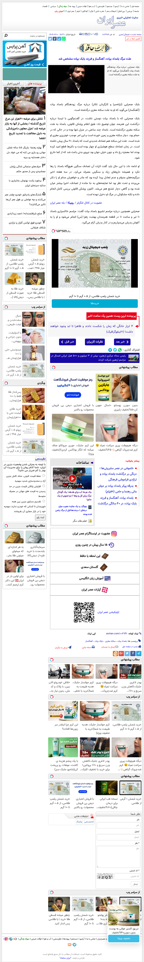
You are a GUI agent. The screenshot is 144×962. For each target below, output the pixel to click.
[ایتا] (115, 653)
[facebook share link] (55, 39)
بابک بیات (99, 641)
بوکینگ (79, 821)
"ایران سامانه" (65, 958)
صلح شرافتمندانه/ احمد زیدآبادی (24, 213)
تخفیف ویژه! (123, 939)
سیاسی (53, 6)
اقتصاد (44, 6)
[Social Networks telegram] (110, 350)
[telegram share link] (59, 39)
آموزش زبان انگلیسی (91, 578)
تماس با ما (125, 6)
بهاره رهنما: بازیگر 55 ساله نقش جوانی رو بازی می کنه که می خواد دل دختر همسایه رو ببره (26, 152)
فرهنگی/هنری (124, 34)
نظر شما (135, 814)
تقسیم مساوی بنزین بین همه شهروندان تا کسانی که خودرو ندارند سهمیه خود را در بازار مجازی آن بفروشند (25, 506)
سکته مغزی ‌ (110, 641)
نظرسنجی (101, 6)
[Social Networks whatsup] (120, 350)
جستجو (109, 6)
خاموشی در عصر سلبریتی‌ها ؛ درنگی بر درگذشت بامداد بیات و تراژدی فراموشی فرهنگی (118, 474)
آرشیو (117, 6)
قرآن (91, 11)
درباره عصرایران (104, 939)
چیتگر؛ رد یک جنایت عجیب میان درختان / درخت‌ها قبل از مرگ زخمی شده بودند (73, 510)
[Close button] (138, 902)
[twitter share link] (50, 39)
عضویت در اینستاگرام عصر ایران (91, 533)
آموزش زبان (59, 11)
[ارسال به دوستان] (83, 34)
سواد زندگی (62, 6)
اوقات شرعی (81, 6)
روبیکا (71, 203)
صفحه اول (135, 6)
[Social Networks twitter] (115, 350)
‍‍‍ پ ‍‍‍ (93, 34)
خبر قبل (69, 342)
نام (138, 819)
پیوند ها (72, 6)
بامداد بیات (122, 641)
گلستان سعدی (89, 567)
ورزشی (129, 11)
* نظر (137, 843)
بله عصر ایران (57, 203)
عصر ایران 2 (70, 11)
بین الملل (121, 11)
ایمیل (137, 831)
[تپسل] (53, 231)
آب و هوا (92, 6)
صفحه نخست (136, 34)
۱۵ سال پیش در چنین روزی (91, 545)
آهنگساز (89, 641)
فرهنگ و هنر (111, 11)
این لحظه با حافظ (90, 556)
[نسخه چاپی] (80, 34)
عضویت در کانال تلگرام (89, 203)
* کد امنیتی (134, 870)
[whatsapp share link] (64, 39)
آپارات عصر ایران (91, 589)
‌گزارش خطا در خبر (133, 38)
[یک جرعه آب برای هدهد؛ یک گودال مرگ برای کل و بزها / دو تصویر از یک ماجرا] (72, 479)
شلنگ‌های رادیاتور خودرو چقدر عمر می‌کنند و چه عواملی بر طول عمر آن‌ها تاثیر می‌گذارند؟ (25, 199)
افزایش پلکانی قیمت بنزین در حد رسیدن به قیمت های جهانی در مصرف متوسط (27, 491)
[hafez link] (94, 48)
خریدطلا (95, 303)
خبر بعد (120, 342)
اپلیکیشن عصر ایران (108, 612)
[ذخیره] (86, 34)
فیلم (78, 11)
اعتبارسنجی (89, 821)
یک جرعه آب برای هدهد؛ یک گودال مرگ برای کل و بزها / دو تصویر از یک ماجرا (74, 496)
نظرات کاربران (95, 342)
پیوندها (66, 939)
